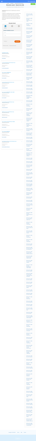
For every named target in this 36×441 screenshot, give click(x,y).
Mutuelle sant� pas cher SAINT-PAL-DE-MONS (29, 129)
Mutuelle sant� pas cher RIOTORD (29, 201)
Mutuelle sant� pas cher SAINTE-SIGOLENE (29, 32)
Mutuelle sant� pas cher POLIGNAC (29, 89)
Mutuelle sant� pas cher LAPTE (29, 170)
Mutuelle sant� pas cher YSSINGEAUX (29, 24)
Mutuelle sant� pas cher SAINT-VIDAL (29, 395)
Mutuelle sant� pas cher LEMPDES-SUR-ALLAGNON (29, 185)
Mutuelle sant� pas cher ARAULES (29, 371)
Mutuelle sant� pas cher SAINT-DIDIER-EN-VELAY (29, 74)
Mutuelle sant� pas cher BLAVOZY (29, 159)
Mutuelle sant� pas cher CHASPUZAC (29, 383)
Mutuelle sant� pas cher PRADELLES (29, 367)
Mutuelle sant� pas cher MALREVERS (29, 325)
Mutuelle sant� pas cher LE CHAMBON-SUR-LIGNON (29, 97)
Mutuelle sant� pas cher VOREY (29, 178)
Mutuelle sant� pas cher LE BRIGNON (29, 374)
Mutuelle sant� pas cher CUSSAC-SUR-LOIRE (29, 166)
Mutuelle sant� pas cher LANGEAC (29, 49)
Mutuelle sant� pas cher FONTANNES (29, 223)
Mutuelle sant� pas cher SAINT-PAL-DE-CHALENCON (29, 248)
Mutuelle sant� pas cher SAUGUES (29, 138)
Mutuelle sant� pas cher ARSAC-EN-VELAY (29, 227)
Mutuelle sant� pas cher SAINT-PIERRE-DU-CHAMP (29, 411)
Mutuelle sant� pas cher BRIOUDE (29, 28)
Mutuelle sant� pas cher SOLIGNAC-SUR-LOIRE (29, 204)
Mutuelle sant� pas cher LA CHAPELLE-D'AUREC (29, 321)
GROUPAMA (4, 58)
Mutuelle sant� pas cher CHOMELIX (29, 404)
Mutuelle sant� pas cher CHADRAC (29, 92)
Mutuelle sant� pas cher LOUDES (29, 279)
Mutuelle (12, 3)
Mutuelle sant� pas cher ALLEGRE (29, 271)
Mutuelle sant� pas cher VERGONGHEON (29, 149)
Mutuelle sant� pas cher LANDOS (29, 294)
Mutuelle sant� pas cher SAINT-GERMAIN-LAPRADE (29, 66)
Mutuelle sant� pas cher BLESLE (29, 338)
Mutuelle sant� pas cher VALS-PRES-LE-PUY (29, 61)
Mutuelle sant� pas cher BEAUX (29, 313)
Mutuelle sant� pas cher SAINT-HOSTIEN (29, 379)
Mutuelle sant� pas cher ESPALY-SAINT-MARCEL (29, 57)
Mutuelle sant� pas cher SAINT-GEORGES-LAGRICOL (29, 420)
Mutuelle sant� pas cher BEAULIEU (29, 302)
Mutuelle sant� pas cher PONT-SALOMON (29, 145)
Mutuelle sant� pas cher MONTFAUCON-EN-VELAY (29, 214)
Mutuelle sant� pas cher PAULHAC (29, 356)
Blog (21, 432)
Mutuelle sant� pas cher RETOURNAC (29, 105)
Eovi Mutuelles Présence (6, 146)
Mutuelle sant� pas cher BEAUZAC (29, 101)
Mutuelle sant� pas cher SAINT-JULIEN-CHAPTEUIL (29, 134)
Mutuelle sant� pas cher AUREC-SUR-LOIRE (29, 36)
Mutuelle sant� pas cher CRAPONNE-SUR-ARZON (29, 125)
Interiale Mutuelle (5, 87)
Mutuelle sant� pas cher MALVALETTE (29, 334)
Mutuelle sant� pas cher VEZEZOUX (29, 407)
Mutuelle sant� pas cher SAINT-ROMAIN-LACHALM (29, 252)
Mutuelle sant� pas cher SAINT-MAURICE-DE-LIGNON (29, 119)
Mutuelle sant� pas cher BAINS (29, 197)
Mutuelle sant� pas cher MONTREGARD (29, 363)
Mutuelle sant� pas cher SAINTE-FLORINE (29, 78)
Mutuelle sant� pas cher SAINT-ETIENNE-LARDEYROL (29, 352)
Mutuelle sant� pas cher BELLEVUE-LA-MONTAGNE (29, 424)
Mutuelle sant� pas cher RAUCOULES (29, 297)
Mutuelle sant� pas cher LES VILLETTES (29, 209)
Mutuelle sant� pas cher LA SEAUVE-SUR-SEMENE (29, 189)
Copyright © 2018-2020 (12, 432)
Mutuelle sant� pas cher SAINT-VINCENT (29, 261)
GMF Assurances (4, 117)
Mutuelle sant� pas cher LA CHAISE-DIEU (29, 309)
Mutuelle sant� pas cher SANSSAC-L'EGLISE (29, 231)
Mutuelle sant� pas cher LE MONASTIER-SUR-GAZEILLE (29, 154)
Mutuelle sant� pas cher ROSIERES (29, 181)
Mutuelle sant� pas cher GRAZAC (29, 244)
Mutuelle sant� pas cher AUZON (29, 283)
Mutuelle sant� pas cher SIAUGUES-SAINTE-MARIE (29, 316)
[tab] (12, 53)
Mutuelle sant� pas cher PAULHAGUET (29, 236)
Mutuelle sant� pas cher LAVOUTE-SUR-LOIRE (29, 329)
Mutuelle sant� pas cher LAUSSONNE (29, 240)
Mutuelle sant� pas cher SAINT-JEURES (29, 286)
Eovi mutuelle (4, 97)
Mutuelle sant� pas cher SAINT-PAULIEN (29, 109)
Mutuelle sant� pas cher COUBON (29, 86)
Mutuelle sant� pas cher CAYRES (29, 360)
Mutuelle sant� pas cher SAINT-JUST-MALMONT (29, 41)
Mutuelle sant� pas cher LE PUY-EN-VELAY (29, 15)
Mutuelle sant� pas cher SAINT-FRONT (29, 415)
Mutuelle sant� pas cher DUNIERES (29, 82)
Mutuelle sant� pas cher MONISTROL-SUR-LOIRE (29, 20)
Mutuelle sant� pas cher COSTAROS (29, 392)
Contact (25, 432)
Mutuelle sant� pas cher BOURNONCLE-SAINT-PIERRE (29, 266)
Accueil (8, 3)
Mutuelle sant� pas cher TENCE (29, 70)
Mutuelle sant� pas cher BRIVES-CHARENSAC (29, 45)
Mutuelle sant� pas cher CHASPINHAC (29, 342)
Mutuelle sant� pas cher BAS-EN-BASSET (29, 53)
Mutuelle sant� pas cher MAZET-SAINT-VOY (29, 218)
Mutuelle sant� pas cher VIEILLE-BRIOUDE (29, 193)
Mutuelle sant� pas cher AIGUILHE (29, 162)
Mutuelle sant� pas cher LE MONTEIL (29, 387)
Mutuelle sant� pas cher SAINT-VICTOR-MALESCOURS (29, 347)
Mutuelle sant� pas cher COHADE (29, 305)
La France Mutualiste (5, 68)
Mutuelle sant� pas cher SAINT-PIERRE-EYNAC (29, 257)
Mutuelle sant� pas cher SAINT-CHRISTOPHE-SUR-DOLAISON (29, 275)
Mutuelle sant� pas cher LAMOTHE (29, 290)
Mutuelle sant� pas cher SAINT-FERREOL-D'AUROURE (29, 114)
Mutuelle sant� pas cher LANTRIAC (29, 141)
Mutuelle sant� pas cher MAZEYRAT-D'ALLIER (29, 173)
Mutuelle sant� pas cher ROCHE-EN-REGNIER (29, 400)
